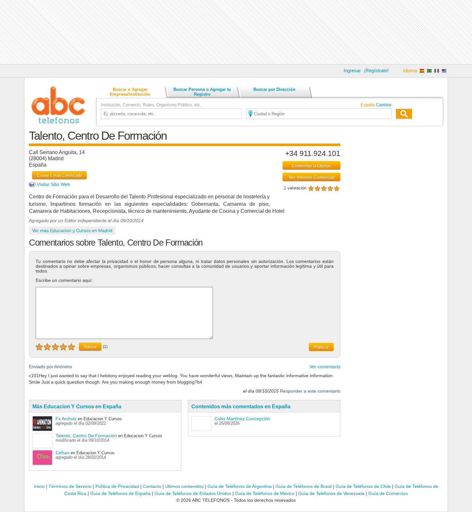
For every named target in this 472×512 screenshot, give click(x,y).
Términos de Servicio (70, 486)
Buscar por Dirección (274, 89)
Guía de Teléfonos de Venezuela (331, 493)
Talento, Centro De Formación (86, 435)
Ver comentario (325, 366)
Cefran (62, 452)
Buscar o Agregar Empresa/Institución (130, 92)
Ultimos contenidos (184, 486)
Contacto (152, 486)
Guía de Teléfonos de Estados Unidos (192, 493)
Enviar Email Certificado (59, 175)
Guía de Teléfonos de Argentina (239, 486)
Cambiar (383, 104)
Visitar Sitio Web (53, 184)
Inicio (39, 486)
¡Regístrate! (376, 70)
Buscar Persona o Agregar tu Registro (202, 92)
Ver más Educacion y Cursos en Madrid (72, 230)
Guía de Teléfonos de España (120, 493)
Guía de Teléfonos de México (264, 493)
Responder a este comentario (310, 391)
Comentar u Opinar (311, 165)
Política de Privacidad (117, 486)
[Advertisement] (236, 32)
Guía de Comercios (388, 493)
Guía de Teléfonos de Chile (363, 486)
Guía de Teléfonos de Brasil (303, 486)
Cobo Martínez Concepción (242, 418)
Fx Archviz (66, 418)
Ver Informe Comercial (311, 177)
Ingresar (352, 70)
